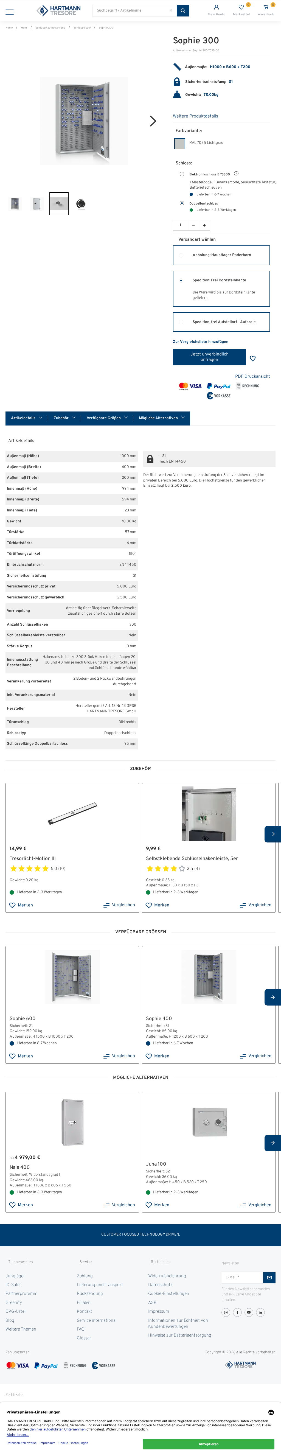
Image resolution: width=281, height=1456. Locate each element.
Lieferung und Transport (100, 1285)
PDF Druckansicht (252, 376)
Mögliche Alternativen (159, 418)
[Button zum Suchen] (183, 10)
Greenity (13, 1303)
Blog (9, 1320)
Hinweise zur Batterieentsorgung (179, 1335)
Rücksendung (90, 1294)
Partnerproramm (21, 1294)
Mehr (24, 28)
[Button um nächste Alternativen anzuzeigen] (273, 834)
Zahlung (85, 1276)
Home (9, 28)
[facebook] (237, 1312)
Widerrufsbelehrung (167, 1276)
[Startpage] (58, 10)
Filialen (84, 1303)
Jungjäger (15, 1276)
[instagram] (225, 1312)
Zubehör (61, 418)
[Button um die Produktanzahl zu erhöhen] (204, 225)
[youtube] (249, 1312)
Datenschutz (160, 1285)
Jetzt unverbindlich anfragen (209, 357)
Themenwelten (20, 1262)
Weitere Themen (20, 1329)
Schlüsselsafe (82, 28)
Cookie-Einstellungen (168, 1294)
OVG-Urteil (16, 1311)
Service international (97, 1320)
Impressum (158, 1311)
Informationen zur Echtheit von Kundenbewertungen (178, 1323)
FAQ (80, 1329)
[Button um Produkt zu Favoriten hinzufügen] (253, 358)
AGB (152, 1303)
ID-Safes (13, 1285)
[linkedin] (260, 1312)
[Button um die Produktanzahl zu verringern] (193, 225)
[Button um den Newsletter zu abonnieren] (269, 1277)
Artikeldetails (23, 418)
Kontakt (84, 1311)
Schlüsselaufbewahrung (50, 28)
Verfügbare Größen (104, 418)
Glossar (84, 1338)
